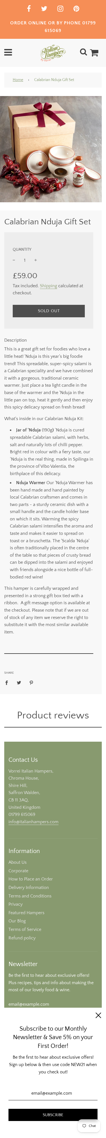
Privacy (15, 904)
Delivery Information (28, 887)
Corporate (18, 870)
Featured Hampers (26, 912)
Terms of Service (24, 929)
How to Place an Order (30, 879)
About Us (17, 862)
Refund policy (22, 938)
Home (18, 80)
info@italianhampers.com (33, 821)
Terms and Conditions (29, 896)
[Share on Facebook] (8, 683)
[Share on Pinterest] (31, 683)
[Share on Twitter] (19, 683)
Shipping (48, 285)
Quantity (22, 249)
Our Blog (17, 921)
